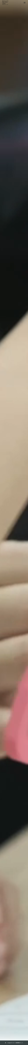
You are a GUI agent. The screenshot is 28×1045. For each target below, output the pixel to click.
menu (24, 2)
